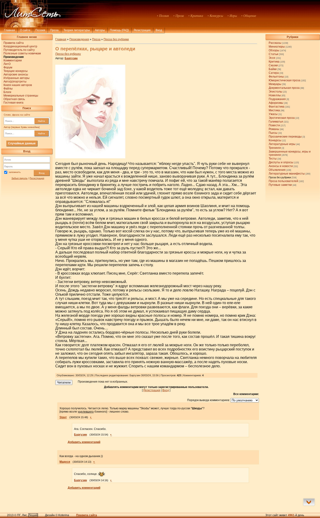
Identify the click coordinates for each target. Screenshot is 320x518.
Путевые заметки (280, 184)
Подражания (277, 99)
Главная (9, 30)
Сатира (274, 73)
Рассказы (275, 43)
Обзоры (274, 50)
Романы (274, 129)
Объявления (277, 169)
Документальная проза (284, 87)
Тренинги (275, 147)
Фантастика (276, 106)
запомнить (15, 172)
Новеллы (275, 95)
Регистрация (142, 30)
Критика (274, 61)
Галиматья (276, 121)
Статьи (273, 54)
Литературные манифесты (287, 173)
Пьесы (273, 132)
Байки (273, 69)
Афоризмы (276, 102)
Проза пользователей (283, 181)
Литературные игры (282, 144)
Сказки (273, 65)
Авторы (100, 30)
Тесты (273, 158)
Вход (42, 173)
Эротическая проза (282, 117)
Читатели (64, 382)
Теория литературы (76, 30)
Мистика (274, 110)
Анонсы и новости (281, 166)
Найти (41, 121)
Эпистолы (275, 91)
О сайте (25, 30)
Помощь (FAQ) (119, 30)
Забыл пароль (19, 178)
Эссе (272, 58)
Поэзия (40, 30)
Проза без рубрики (280, 177)
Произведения (79, 39)
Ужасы (273, 114)
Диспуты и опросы (281, 162)
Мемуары (275, 84)
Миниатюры (277, 46)
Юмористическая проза (284, 80)
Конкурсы (275, 140)
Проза (54, 30)
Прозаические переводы (285, 136)
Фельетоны (276, 76)
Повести (274, 125)
